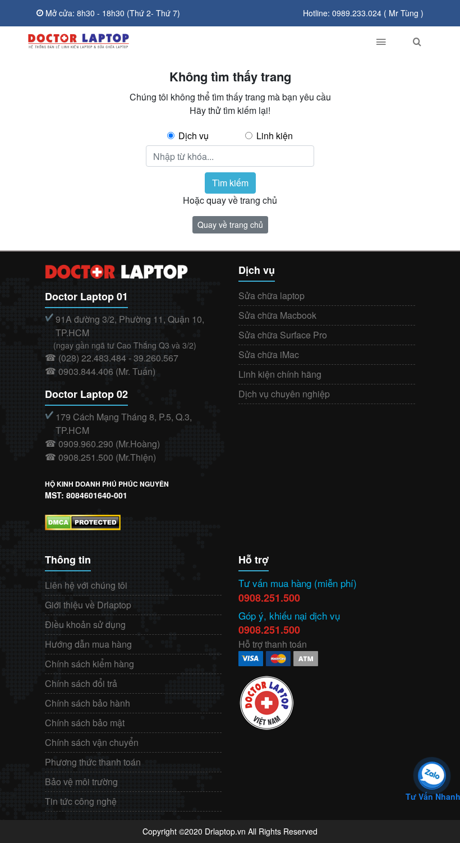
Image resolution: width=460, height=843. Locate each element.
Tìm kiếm (230, 182)
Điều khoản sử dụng (85, 624)
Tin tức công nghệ (81, 801)
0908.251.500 (269, 597)
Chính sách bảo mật (85, 722)
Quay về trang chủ (230, 224)
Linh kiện (274, 135)
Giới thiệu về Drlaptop (88, 604)
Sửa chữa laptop (271, 295)
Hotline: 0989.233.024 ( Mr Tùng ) (363, 13)
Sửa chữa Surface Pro (282, 334)
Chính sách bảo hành (87, 703)
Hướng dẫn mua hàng (88, 644)
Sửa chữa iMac (268, 354)
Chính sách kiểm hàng (89, 663)
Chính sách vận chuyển (92, 742)
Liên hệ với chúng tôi (86, 585)
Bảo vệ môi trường (81, 781)
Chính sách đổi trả (81, 683)
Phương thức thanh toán (93, 761)
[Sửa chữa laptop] (189, 41)
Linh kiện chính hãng (279, 374)
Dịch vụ (193, 135)
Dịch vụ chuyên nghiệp (284, 393)
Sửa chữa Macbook (277, 315)
